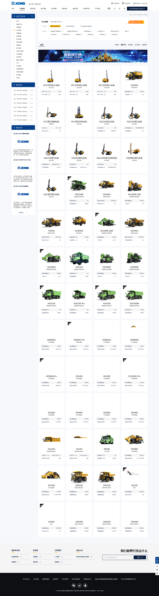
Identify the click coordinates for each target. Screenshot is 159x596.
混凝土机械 (19, 42)
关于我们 (97, 8)
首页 (13, 8)
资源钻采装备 (19, 72)
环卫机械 (18, 66)
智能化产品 (19, 24)
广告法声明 (65, 579)
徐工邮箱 (36, 579)
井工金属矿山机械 (86, 26)
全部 (17, 21)
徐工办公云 (26, 579)
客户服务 (54, 8)
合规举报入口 (87, 579)
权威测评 (144, 44)
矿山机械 (18, 30)
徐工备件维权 (76, 579)
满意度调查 (45, 579)
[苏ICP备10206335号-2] (85, 590)
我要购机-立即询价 (136, 22)
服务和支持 (16, 550)
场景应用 (32, 8)
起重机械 (18, 27)
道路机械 (18, 36)
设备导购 (139, 14)
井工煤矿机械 (70, 26)
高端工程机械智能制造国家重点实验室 (106, 579)
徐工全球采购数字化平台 (128, 579)
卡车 (17, 63)
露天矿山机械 (55, 26)
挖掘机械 (18, 33)
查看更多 (23, 212)
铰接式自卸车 (115, 31)
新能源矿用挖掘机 (56, 31)
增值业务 (64, 8)
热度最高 (130, 44)
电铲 (127, 31)
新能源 (117, 44)
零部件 (18, 78)
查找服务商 (116, 3)
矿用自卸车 (101, 31)
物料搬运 (18, 45)
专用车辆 (18, 57)
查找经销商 (127, 3)
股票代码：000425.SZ (141, 3)
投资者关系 (86, 8)
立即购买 (58, 550)
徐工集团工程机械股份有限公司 (67, 590)
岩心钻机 (115, 34)
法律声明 (55, 579)
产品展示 (22, 8)
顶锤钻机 (79, 34)
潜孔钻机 (103, 34)
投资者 (35, 550)
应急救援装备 (19, 69)
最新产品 (123, 45)
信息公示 (79, 550)
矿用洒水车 (66, 34)
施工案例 (43, 8)
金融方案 (75, 8)
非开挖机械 (19, 54)
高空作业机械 (19, 51)
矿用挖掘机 (88, 31)
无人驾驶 (54, 34)
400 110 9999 (100, 590)
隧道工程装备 (19, 60)
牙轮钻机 (91, 34)
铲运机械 (18, 39)
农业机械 (18, 75)
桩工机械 (18, 48)
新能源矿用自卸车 (72, 31)
